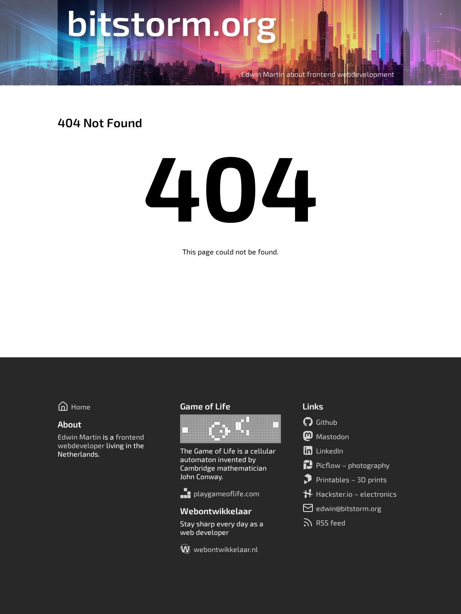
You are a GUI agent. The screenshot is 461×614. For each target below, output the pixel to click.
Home (80, 406)
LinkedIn (329, 450)
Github (326, 422)
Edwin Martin (79, 436)
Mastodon (332, 436)
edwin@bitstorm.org (348, 508)
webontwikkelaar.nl (226, 549)
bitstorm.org (172, 21)
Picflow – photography (352, 465)
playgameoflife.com (226, 493)
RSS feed (330, 522)
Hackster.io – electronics (356, 493)
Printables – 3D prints (351, 479)
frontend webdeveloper (101, 440)
